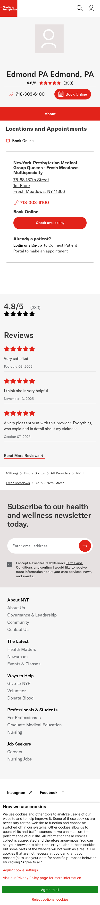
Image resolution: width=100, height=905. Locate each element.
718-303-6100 (30, 94)
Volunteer (16, 690)
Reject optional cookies (50, 899)
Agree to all (50, 890)
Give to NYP (18, 683)
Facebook (49, 792)
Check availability (50, 223)
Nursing (14, 732)
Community (18, 622)
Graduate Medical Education (34, 725)
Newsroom (17, 656)
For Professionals (24, 717)
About (50, 113)
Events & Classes (24, 664)
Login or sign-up (27, 245)
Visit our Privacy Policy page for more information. (42, 878)
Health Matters (21, 649)
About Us (16, 607)
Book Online (76, 94)
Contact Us (17, 629)
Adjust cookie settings (20, 870)
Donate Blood (20, 698)
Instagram (16, 792)
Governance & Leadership (32, 615)
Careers (14, 751)
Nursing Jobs (19, 759)
